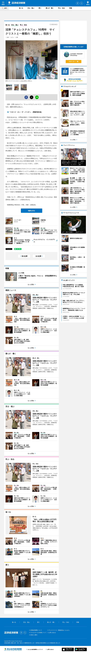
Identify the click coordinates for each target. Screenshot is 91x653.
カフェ (12, 37)
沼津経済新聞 (16, 3)
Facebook (77, 3)
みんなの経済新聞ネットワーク (13, 649)
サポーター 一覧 (73, 61)
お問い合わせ (52, 632)
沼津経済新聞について (36, 630)
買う (40, 8)
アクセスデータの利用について (38, 632)
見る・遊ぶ (31, 8)
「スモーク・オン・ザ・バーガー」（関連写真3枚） (26, 112)
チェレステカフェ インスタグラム (44, 240)
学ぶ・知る (61, 8)
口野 (17, 37)
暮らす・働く (50, 8)
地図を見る (31, 211)
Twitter (81, 3)
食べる (21, 8)
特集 (70, 8)
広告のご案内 (33, 635)
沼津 (8, 37)
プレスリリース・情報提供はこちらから (59, 630)
